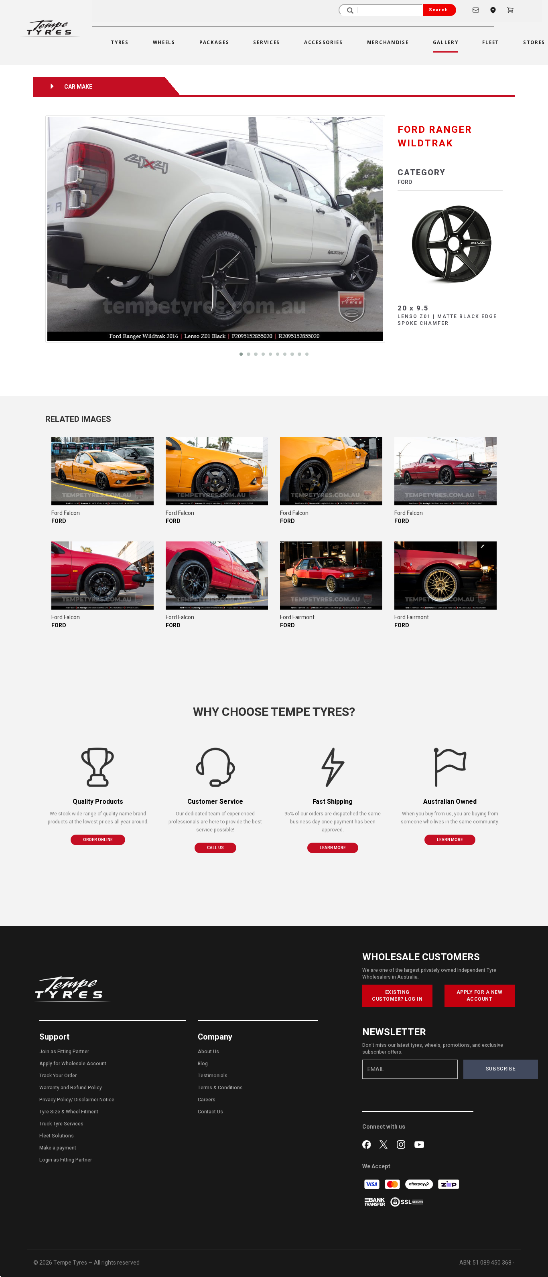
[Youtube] (419, 1143)
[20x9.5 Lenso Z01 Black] (450, 243)
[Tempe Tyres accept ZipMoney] (448, 1184)
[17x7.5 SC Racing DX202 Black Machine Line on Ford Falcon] (445, 471)
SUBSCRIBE (501, 1068)
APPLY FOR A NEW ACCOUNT (480, 996)
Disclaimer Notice (94, 1099)
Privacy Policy (55, 1099)
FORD (405, 182)
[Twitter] (385, 1143)
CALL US (215, 848)
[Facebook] (368, 1143)
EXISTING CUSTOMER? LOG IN (397, 996)
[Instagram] (402, 1143)
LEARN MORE (333, 848)
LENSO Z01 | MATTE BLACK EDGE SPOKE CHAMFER (447, 320)
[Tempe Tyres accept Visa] (372, 1184)
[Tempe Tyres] (50, 28)
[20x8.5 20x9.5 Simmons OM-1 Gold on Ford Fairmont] (331, 575)
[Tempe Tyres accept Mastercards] (393, 1184)
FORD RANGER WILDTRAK (435, 136)
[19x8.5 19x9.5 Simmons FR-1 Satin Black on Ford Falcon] (102, 471)
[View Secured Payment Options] (406, 1202)
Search (438, 9)
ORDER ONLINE (98, 840)
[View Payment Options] (375, 1202)
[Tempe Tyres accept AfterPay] (419, 1184)
